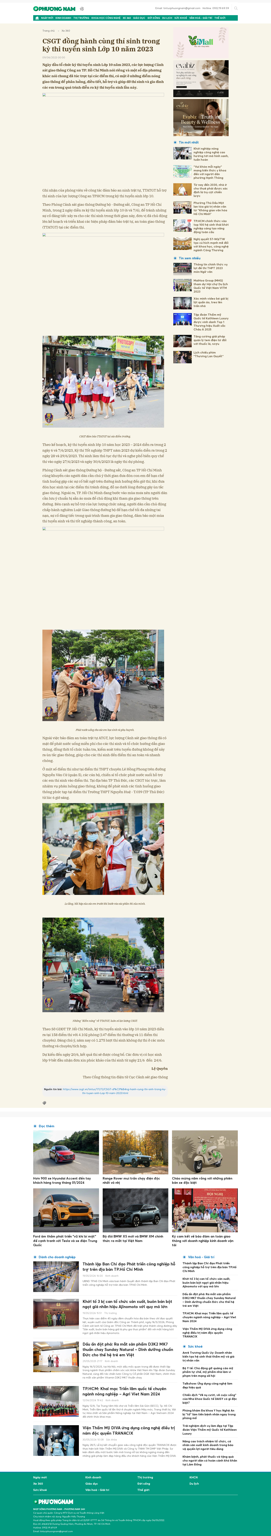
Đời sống (153, 17)
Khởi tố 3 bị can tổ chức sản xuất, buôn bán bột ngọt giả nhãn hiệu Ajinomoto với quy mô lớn (127, 1304)
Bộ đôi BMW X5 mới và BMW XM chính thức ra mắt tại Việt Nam (133, 1238)
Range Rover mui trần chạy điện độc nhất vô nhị (131, 1180)
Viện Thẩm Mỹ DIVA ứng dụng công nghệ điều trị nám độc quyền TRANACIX (129, 1430)
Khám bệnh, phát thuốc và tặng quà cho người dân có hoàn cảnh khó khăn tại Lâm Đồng (210, 1460)
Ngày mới (47, 17)
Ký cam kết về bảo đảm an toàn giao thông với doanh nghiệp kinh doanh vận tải (202, 1240)
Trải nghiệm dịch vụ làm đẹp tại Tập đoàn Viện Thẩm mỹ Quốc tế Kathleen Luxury (210, 1429)
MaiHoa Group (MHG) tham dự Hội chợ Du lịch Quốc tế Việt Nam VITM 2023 (211, 286)
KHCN (194, 1477)
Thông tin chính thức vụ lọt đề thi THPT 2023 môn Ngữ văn (210, 268)
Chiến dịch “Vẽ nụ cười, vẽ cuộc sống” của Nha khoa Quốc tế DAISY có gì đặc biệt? (210, 1398)
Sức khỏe (111, 1439)
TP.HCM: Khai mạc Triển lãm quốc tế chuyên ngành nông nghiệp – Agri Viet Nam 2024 (124, 1391)
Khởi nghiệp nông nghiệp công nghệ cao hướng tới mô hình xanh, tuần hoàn (211, 154)
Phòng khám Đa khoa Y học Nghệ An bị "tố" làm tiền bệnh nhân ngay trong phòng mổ (209, 1414)
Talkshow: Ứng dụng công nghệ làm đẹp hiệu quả (207, 1385)
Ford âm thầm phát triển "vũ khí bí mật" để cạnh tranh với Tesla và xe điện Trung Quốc (65, 1240)
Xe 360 (127, 17)
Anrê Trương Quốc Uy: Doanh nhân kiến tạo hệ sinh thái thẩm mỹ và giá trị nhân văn (208, 1356)
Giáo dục (139, 17)
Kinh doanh (63, 17)
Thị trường (81, 17)
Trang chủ (48, 30)
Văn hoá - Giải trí (200, 17)
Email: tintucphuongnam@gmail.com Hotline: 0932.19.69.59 (192, 8)
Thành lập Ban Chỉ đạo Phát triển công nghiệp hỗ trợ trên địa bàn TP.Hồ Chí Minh (129, 1267)
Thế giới (219, 17)
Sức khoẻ (180, 17)
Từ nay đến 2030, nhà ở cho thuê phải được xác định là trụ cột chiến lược (211, 190)
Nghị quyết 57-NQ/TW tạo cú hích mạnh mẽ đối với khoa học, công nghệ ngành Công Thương (211, 244)
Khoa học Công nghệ (106, 17)
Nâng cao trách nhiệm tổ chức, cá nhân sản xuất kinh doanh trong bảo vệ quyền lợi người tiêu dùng (208, 1445)
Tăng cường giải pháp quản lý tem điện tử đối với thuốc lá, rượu (210, 340)
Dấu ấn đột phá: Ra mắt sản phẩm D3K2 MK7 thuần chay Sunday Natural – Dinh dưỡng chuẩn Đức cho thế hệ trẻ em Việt (128, 1349)
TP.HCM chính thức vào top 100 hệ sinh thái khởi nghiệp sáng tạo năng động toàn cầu (211, 226)
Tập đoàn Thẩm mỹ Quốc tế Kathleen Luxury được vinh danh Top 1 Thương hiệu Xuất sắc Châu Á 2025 (211, 322)
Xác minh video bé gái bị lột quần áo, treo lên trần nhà (211, 302)
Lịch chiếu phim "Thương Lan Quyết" (209, 354)
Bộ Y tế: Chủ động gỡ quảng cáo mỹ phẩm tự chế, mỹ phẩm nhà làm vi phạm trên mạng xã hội (208, 1372)
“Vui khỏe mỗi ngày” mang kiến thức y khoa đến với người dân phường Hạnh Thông (210, 172)
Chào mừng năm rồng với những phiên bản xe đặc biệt (202, 1180)
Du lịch (167, 17)
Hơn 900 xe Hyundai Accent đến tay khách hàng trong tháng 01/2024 (62, 1180)
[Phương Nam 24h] (54, 8)
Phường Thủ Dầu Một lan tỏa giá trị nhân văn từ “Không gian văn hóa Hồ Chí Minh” (210, 208)
